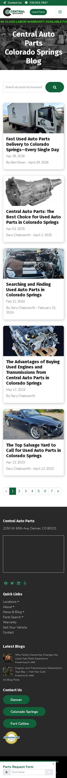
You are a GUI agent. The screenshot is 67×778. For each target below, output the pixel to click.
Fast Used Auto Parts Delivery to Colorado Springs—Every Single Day (32, 144)
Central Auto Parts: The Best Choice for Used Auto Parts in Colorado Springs (33, 217)
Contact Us (15, 2)
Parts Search (12, 617)
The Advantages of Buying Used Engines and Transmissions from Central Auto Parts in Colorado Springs (33, 372)
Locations (10, 602)
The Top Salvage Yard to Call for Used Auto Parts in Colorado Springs (33, 451)
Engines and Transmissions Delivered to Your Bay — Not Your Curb (38, 670)
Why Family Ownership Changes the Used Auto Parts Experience (36, 656)
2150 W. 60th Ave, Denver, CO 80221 (30, 528)
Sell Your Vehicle (15, 627)
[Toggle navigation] (60, 12)
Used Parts (38, 12)
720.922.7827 (38, 2)
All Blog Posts (11, 680)
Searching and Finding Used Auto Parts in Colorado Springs (28, 290)
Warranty (10, 622)
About (7, 607)
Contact (8, 632)
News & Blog (12, 612)
